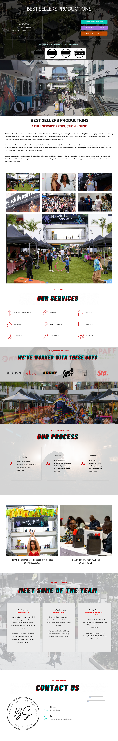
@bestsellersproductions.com (25, 31)
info (12, 31)
